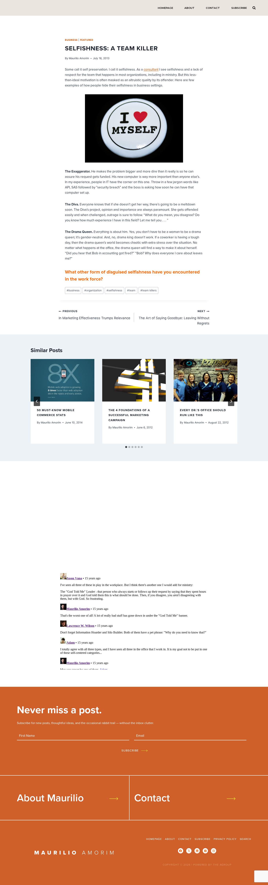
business (71, 39)
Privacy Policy (225, 839)
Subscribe (239, 7)
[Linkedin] (197, 850)
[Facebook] (180, 850)
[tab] (126, 447)
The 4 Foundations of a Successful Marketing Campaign (129, 415)
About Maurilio (50, 797)
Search (254, 7)
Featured (86, 39)
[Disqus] (134, 519)
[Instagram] (213, 850)
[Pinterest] (205, 850)
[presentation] (62, 380)
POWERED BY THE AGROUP (212, 864)
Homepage (165, 7)
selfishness (114, 290)
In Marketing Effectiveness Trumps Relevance (94, 315)
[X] (188, 850)
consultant (151, 69)
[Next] (231, 401)
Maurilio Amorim (79, 58)
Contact (213, 7)
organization (93, 290)
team (131, 290)
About (189, 7)
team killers (148, 290)
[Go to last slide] (37, 401)
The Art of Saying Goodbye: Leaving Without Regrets (174, 317)
